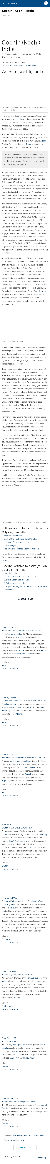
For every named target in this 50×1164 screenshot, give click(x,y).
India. (19, 707)
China (43, 141)
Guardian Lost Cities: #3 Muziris (17, 580)
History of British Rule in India (16, 542)
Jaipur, (4, 711)
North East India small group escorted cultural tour (23, 758)
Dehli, (18, 654)
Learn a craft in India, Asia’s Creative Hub (21, 576)
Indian (4, 981)
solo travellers (19, 637)
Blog (21, 66)
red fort (43, 650)
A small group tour (10, 904)
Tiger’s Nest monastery (19, 841)
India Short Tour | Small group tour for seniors (21, 631)
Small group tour (9, 704)
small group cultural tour (20, 761)
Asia (10, 1140)
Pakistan (14, 1051)
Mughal (19, 714)
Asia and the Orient (10, 66)
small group (42, 834)
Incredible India (10, 573)
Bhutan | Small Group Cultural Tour (17, 828)
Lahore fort (14, 1058)
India (34, 66)
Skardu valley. (29, 1058)
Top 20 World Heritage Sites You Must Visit (22, 549)
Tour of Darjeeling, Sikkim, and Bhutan (18, 975)
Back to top (42, 1158)
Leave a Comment (25, 1147)
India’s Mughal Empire (13, 536)
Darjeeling (29, 774)
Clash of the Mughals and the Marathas (20, 539)
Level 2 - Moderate (10, 669)
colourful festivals (34, 847)
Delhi (30, 707)
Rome (28, 144)
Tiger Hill (5, 781)
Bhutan (5, 834)
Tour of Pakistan (9, 1041)
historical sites (18, 650)
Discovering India (11, 545)
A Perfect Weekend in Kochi (15, 583)
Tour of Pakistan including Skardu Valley (19, 1102)
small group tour (15, 634)
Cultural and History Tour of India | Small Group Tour (24, 701)
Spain (41, 291)
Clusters (27, 66)
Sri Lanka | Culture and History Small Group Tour (22, 901)
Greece (12, 144)
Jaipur (24, 654)
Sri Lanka (6, 939)
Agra (30, 654)
